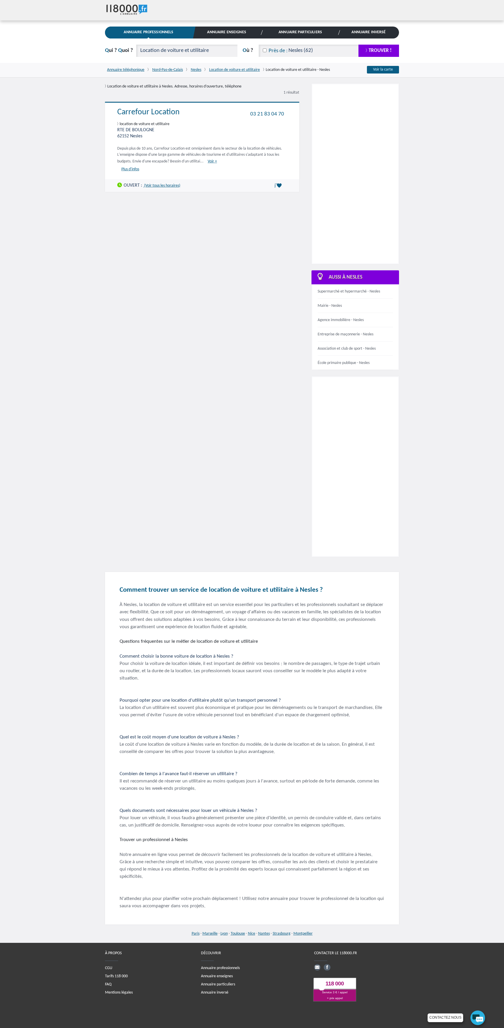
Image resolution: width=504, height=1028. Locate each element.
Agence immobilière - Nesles (341, 320)
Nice (251, 933)
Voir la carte (383, 69)
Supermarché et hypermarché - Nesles (349, 291)
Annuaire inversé (214, 992)
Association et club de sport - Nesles (347, 348)
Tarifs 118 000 (116, 976)
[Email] (317, 967)
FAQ (108, 984)
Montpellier (303, 933)
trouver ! (380, 50)
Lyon (224, 933)
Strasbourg (281, 933)
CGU (108, 968)
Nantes (264, 933)
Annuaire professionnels (220, 968)
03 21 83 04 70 (267, 114)
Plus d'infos (130, 169)
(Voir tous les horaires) (161, 185)
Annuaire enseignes (217, 976)
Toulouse (238, 933)
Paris (196, 933)
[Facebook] (327, 967)
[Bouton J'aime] (279, 185)
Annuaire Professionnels (148, 32)
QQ (119, 50)
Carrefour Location (148, 112)
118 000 (335, 983)
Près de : (278, 51)
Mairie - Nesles (330, 306)
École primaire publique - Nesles (344, 363)
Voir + (212, 161)
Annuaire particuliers (218, 984)
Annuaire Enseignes (226, 32)
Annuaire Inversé (368, 32)
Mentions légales (119, 992)
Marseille (210, 933)
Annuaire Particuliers (300, 32)
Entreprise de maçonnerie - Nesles (345, 334)
